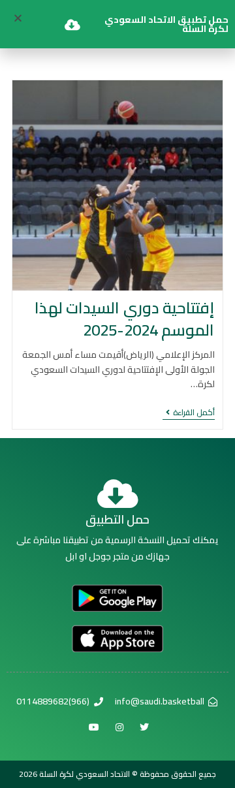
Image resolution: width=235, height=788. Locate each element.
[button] (18, 18)
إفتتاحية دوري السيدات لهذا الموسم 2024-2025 (125, 319)
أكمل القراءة (189, 413)
